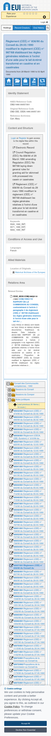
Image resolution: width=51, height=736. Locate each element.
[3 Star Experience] (30, 13)
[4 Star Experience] (33, 13)
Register (22, 138)
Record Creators (22, 27)
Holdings (7, 27)
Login (43, 22)
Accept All (25, 723)
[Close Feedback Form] (44, 17)
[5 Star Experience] (36, 13)
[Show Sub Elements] (9, 390)
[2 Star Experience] (27, 13)
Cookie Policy (12, 706)
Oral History (38, 27)
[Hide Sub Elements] (8, 384)
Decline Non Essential (25, 730)
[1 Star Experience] (24, 13)
